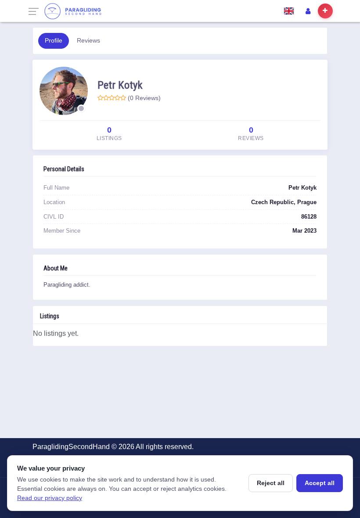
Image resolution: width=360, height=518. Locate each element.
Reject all (270, 482)
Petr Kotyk (120, 85)
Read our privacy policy (49, 497)
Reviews (88, 40)
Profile (53, 40)
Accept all (320, 482)
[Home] (72, 11)
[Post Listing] (325, 11)
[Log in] (307, 11)
